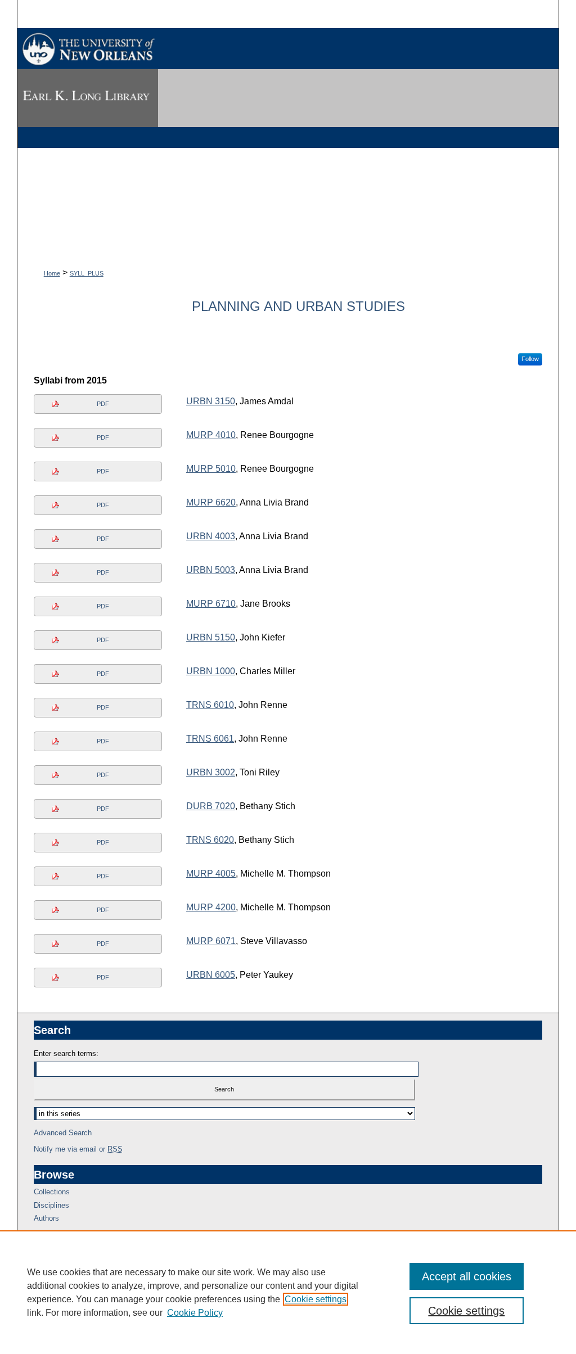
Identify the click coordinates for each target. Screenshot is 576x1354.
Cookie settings (315, 1299)
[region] (288, 1292)
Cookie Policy (195, 1312)
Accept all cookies (466, 1276)
